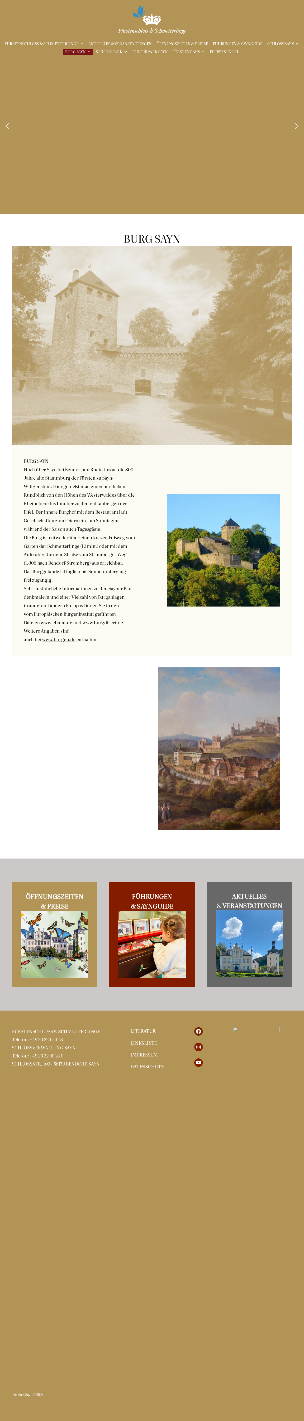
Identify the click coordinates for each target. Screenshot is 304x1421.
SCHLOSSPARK (109, 52)
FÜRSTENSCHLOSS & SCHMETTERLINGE (42, 44)
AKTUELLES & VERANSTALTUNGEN (120, 44)
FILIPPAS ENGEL (224, 52)
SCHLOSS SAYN (280, 44)
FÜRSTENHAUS (186, 52)
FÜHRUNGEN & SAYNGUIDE (237, 44)
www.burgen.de (59, 639)
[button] (7, 126)
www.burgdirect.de (102, 622)
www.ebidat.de (56, 622)
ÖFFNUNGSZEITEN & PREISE (182, 44)
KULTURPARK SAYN (149, 52)
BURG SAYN (75, 52)
